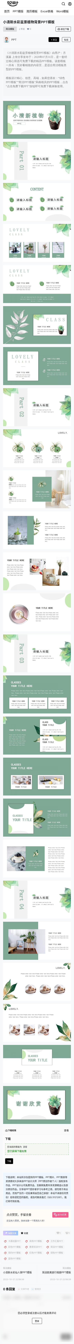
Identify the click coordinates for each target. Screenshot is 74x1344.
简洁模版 (10, 29)
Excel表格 (47, 11)
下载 (9, 1161)
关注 (55, 40)
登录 (37, 1321)
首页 (7, 11)
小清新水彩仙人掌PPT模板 (17, 1272)
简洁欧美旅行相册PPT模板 (56, 1272)
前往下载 (65, 29)
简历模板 (32, 11)
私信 (66, 40)
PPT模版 (18, 11)
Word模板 (62, 11)
